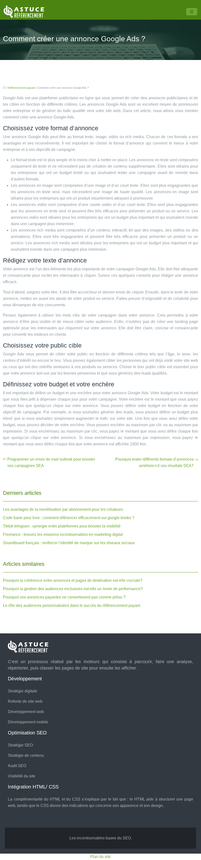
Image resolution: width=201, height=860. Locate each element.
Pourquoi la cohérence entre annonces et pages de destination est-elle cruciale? (72, 580)
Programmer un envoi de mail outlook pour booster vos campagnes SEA (51, 462)
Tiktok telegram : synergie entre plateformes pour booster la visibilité (62, 526)
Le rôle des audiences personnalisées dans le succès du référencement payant (71, 605)
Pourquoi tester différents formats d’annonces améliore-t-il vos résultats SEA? (154, 462)
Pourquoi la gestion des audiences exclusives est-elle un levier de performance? (73, 589)
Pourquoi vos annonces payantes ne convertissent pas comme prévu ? (64, 597)
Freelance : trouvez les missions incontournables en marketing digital (63, 534)
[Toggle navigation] (191, 11)
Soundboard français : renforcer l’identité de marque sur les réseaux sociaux (69, 543)
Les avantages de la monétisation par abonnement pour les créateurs (63, 509)
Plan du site (100, 857)
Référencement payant (21, 87)
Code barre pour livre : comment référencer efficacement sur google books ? (68, 518)
